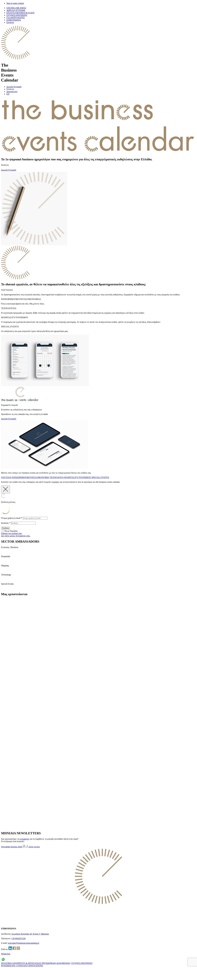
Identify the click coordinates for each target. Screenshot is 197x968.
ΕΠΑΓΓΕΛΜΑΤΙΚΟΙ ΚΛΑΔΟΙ (20, 13)
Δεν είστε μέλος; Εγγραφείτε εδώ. (15, 536)
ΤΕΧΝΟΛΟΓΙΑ (57, 477)
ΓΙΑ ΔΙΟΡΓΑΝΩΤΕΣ (15, 17)
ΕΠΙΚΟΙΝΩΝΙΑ (13, 20)
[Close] (5, 489)
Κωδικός (5, 523)
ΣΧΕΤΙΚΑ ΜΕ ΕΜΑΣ (16, 8)
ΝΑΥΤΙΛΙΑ (6, 477)
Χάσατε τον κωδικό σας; (11, 533)
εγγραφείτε (24, 839)
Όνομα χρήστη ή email (11, 518)
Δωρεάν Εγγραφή (13, 87)
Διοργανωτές (11, 91)
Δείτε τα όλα (34, 847)
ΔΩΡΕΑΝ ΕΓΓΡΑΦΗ (15, 10)
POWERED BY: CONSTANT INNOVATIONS (22, 966)
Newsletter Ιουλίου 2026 (12, 847)
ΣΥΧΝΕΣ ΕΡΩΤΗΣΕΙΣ (16, 15)
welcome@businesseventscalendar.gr (23, 943)
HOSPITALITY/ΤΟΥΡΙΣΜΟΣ (77, 477)
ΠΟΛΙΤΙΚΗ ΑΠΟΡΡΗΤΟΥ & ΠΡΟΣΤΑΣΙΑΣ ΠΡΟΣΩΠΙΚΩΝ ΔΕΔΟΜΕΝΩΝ (35, 963)
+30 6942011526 (18, 938)
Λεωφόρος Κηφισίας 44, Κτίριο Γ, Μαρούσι (30, 934)
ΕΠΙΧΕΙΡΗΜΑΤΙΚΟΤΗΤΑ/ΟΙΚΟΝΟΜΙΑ (30, 477)
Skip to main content (15, 3)
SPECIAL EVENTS (100, 477)
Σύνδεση (10, 22)
